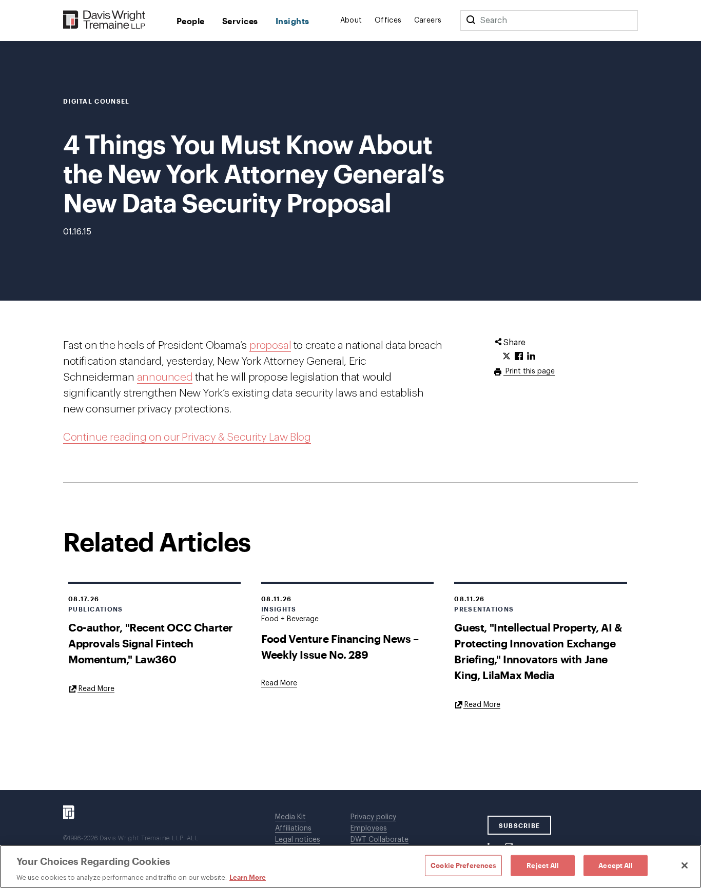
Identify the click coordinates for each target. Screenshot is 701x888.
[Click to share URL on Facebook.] (519, 356)
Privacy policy (373, 817)
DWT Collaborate (379, 839)
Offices (388, 20)
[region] (350, 866)
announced (164, 377)
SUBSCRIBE (519, 825)
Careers (428, 20)
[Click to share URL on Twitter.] (506, 356)
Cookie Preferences (463, 865)
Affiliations (293, 828)
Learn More (247, 877)
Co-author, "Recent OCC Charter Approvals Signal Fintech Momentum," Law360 (150, 643)
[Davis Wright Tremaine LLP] (104, 20)
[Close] (684, 865)
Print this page (529, 371)
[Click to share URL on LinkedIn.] (531, 356)
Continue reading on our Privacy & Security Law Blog (187, 437)
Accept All (615, 865)
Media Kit (290, 817)
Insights (292, 21)
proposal (270, 345)
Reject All (543, 865)
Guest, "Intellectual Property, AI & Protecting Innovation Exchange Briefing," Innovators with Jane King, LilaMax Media (537, 651)
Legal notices (297, 839)
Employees (368, 828)
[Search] (470, 20)
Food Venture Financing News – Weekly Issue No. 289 (339, 646)
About (351, 20)
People (191, 21)
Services (240, 21)
